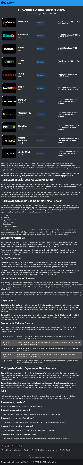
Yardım (51, 450)
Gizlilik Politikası (39, 450)
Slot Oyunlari (62, 455)
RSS (68, 450)
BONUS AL (40, 23)
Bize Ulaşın (7, 450)
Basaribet (15, 455)
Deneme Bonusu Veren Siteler (50, 455)
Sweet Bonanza (38, 455)
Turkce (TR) (17, 446)
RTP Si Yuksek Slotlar (71, 455)
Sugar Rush (30, 455)
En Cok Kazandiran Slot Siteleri (37, 457)
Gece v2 (5, 446)
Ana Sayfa (60, 450)
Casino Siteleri (49, 457)
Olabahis (9, 455)
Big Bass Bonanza (22, 455)
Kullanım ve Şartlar (21, 450)
